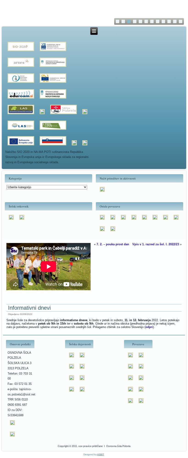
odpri (149, 327)
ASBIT (100, 454)
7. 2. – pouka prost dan (113, 244)
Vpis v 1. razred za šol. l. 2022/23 (155, 244)
